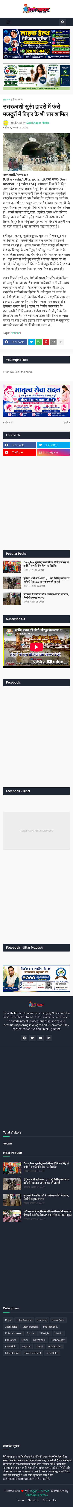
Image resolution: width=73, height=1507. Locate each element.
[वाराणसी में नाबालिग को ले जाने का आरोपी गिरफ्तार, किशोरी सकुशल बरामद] (12, 599)
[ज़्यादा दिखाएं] (60, 342)
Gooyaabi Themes (36, 1494)
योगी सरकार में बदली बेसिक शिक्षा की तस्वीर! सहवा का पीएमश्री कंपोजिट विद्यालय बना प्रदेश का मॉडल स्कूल (48, 1213)
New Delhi (59, 1320)
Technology (58, 1340)
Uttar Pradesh (24, 1320)
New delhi (11, 1346)
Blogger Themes (39, 1491)
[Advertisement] (36, 503)
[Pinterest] (46, 342)
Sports (30, 1333)
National (18, 99)
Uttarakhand (12, 1353)
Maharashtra (55, 1346)
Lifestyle (44, 1333)
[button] (8, 22)
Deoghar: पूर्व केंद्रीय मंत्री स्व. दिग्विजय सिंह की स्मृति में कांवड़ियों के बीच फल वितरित (46, 564)
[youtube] (40, 1038)
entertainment (33, 1353)
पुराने (66, 422)
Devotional (39, 1340)
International (50, 1326)
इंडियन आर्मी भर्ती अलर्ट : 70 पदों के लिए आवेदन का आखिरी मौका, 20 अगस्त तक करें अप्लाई (46, 580)
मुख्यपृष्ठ (6, 99)
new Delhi (52, 1353)
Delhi (25, 1340)
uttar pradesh (30, 1326)
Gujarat (26, 1346)
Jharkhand (11, 1326)
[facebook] (24, 1038)
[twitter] (32, 1038)
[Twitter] (31, 342)
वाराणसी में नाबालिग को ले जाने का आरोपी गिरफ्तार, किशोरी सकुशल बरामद (46, 596)
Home (20, 1500)
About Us (33, 1500)
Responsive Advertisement (36, 830)
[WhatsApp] (39, 342)
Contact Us (50, 1500)
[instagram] (49, 1038)
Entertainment (13, 1333)
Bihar (8, 1320)
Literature (10, 1340)
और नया (9, 422)
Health (59, 1333)
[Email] (53, 342)
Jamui (39, 1346)
